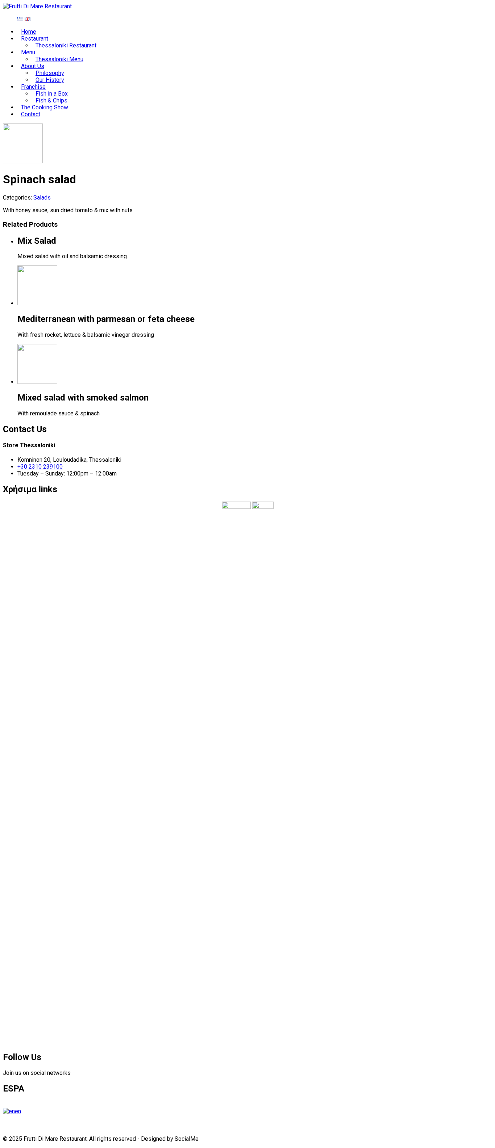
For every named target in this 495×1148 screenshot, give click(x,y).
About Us (32, 66)
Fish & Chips (51, 100)
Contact (30, 114)
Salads (42, 197)
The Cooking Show (44, 107)
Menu (28, 52)
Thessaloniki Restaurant (66, 45)
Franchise (33, 86)
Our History (50, 79)
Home (28, 31)
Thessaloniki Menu (59, 59)
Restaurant (34, 38)
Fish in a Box (52, 93)
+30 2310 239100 (40, 466)
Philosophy (50, 73)
